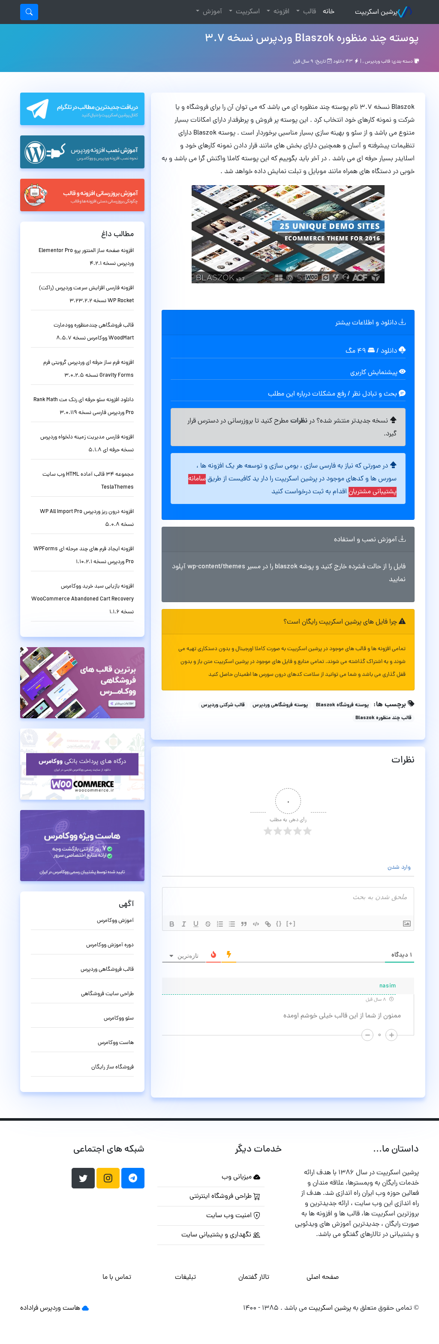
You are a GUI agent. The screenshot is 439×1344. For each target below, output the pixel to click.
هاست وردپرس (60, 1308)
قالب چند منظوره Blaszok (383, 718)
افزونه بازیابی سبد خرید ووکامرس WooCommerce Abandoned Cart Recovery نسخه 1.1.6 (82, 599)
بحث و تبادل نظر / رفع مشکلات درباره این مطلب (333, 394)
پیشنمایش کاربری (374, 373)
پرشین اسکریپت (376, 12)
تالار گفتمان (253, 1277)
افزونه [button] (280, 12)
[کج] (184, 924)
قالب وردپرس (377, 61)
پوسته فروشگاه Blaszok (342, 705)
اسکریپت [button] (247, 12)
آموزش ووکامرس (115, 921)
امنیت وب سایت (229, 1216)
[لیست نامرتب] (232, 924)
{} (279, 923)
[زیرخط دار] (196, 924)
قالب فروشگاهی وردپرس (107, 970)
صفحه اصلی (323, 1277)
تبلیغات (185, 1277)
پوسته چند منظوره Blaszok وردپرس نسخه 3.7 (311, 39)
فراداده (29, 1308)
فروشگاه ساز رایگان (112, 1067)
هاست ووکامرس (116, 1043)
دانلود (390, 351)
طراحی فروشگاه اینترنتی (221, 1196)
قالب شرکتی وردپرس (223, 705)
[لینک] (268, 924)
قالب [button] (308, 12)
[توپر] (172, 924)
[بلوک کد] (256, 924)
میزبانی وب (237, 1177)
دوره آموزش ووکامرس (110, 945)
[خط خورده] (208, 924)
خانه (326, 11)
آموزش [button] (211, 12)
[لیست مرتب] (220, 924)
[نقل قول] (244, 924)
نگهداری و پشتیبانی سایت (217, 1235)
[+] (291, 923)
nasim (388, 986)
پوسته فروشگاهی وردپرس (280, 705)
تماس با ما (116, 1277)
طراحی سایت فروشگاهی (107, 994)
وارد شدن (400, 867)
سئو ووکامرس (119, 1018)
